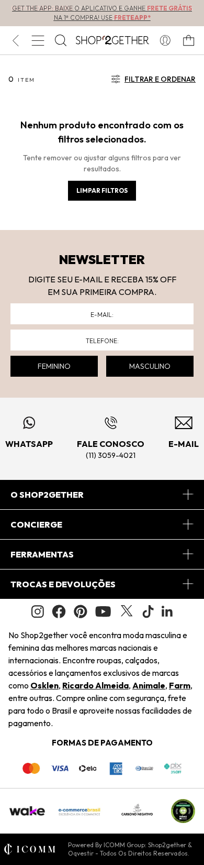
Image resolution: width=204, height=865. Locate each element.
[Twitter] (126, 611)
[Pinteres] (80, 611)
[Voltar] (15, 40)
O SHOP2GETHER (47, 494)
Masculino (150, 366)
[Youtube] (103, 611)
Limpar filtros (102, 190)
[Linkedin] (167, 611)
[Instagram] (37, 611)
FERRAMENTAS (42, 554)
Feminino (54, 366)
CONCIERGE (36, 524)
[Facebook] (59, 611)
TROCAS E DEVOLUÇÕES (63, 584)
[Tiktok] (148, 611)
